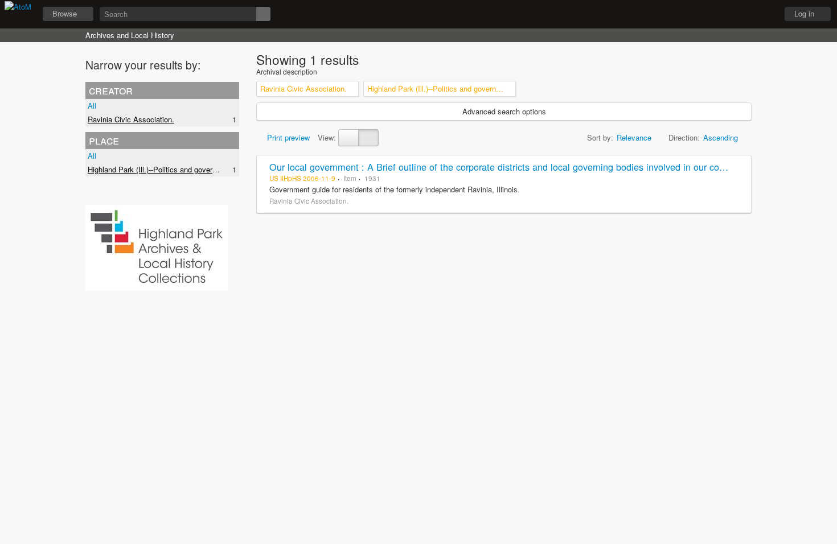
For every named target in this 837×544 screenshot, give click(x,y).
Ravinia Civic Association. (131, 119)
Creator (111, 90)
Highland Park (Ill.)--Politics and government (160, 169)
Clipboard (706, 14)
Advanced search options (504, 111)
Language (735, 14)
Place (104, 140)
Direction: (684, 137)
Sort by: (600, 137)
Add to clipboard (739, 166)
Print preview (287, 137)
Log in (804, 13)
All (92, 105)
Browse (64, 13)
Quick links (763, 14)
